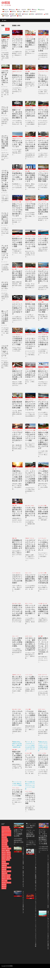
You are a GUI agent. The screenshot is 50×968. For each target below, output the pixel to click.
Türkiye (14, 36)
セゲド (39, 138)
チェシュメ (18, 138)
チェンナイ (44, 538)
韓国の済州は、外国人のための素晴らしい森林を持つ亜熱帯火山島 (17, 756)
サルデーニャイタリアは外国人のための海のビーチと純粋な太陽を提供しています (43, 277)
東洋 (9, 871)
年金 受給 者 (5, 863)
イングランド (15, 107)
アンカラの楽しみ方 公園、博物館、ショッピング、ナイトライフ (4, 252)
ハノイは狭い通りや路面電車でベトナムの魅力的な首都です (30, 681)
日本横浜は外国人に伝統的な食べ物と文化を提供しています (30, 177)
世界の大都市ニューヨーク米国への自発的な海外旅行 (43, 510)
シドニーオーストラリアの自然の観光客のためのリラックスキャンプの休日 (30, 343)
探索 (4, 867)
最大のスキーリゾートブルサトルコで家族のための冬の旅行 (43, 375)
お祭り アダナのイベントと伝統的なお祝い (5, 44)
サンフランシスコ (28, 430)
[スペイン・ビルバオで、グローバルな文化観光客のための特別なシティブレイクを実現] (44, 825)
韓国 (29, 71)
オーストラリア (41, 71)
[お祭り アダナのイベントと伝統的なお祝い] (19, 825)
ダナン (26, 603)
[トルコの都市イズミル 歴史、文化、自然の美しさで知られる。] (18, 847)
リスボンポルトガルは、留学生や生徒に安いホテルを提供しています (30, 512)
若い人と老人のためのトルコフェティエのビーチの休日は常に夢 (17, 681)
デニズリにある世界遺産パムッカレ (4, 285)
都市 (4, 886)
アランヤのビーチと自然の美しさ (4, 110)
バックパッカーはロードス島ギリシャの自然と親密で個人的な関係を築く (43, 209)
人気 (4, 848)
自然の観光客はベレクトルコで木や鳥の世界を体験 (17, 405)
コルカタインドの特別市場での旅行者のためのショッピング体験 (17, 340)
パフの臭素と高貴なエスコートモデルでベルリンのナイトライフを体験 (30, 798)
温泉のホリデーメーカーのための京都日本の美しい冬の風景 (17, 375)
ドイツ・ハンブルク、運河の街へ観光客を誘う (30, 834)
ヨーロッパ (5, 846)
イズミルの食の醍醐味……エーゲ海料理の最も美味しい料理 (30, 43)
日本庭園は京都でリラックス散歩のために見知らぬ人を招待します (17, 544)
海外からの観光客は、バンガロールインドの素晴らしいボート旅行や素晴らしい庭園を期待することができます (43, 440)
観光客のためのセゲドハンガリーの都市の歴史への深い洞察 (17, 242)
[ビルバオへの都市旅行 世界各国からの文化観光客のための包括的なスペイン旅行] (43, 855)
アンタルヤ (18, 36)
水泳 (8, 875)
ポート (4, 844)
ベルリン (17, 302)
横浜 (29, 171)
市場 (3, 861)
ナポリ (31, 201)
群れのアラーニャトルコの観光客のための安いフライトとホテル (30, 406)
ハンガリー (44, 138)
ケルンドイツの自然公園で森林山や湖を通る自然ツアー (30, 579)
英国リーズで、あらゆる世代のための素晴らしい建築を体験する (17, 114)
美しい (4, 880)
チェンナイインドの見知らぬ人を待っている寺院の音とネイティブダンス (43, 545)
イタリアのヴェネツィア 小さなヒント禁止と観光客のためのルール (17, 437)
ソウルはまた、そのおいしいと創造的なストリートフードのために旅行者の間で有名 (30, 717)
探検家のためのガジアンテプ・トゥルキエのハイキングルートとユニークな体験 (17, 80)
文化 (4, 869)
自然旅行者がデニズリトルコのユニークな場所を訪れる (30, 114)
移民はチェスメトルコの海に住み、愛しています (17, 143)
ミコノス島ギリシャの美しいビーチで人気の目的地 (43, 241)
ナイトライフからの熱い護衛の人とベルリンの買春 (17, 793)
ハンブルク (44, 753)
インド (26, 302)
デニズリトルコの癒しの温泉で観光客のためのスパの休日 (43, 406)
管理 (3, 878)
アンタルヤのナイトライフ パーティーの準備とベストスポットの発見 (17, 44)
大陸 (3, 854)
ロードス (44, 201)
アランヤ (31, 399)
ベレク (17, 399)
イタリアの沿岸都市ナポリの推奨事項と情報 (30, 207)
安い (8, 856)
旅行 (4, 871)
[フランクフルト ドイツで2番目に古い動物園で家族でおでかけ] (30, 850)
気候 (3, 875)
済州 (13, 749)
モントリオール (32, 269)
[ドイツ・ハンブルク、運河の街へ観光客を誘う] (31, 825)
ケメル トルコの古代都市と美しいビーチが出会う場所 (5, 218)
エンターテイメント (6, 834)
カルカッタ (18, 334)
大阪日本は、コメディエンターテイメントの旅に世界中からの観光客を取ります (17, 476)
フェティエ (31, 538)
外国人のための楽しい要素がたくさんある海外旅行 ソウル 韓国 (43, 308)
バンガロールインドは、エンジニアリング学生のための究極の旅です (43, 341)
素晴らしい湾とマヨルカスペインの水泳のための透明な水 (48, 930)
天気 (8, 854)
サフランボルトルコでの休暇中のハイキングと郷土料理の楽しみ (43, 114)
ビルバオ (44, 36)
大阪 (13, 469)
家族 (9, 858)
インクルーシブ (6, 828)
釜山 (13, 269)
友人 (3, 852)
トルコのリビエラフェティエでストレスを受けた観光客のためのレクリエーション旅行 (30, 546)
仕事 (9, 848)
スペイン (40, 36)
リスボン (32, 505)
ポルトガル (27, 505)
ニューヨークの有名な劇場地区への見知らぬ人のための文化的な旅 (43, 579)
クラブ (4, 837)
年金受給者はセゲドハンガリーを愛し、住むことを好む (17, 177)
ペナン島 (40, 603)
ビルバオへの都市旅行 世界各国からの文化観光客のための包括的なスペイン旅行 (48, 881)
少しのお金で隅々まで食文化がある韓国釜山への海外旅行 (17, 275)
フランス (33, 236)
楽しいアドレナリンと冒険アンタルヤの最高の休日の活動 (4, 317)
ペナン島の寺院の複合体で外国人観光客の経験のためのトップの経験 (43, 610)
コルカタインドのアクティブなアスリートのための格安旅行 (17, 579)
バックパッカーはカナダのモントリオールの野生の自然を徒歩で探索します (30, 276)
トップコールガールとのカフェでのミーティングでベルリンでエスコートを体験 (35, 920)
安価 (3, 858)
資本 (4, 884)
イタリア (40, 171)
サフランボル (45, 107)
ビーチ (4, 842)
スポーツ (5, 840)
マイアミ (40, 469)
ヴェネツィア (19, 430)
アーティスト (5, 827)
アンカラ (31, 369)
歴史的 (4, 873)
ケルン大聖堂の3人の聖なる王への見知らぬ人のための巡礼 (17, 642)
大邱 (26, 71)
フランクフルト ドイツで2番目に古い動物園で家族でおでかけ (35, 870)
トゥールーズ (28, 236)
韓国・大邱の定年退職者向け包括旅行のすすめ (30, 76)
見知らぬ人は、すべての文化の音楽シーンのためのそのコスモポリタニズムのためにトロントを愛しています (43, 719)
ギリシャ (40, 201)
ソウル (39, 302)
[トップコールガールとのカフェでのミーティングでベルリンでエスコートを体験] (30, 894)
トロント (30, 636)
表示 (3, 882)
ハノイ (26, 674)
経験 (9, 878)
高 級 (4, 888)
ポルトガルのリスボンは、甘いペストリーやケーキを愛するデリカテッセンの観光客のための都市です (17, 718)
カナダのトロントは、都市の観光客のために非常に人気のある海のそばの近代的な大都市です (30, 644)
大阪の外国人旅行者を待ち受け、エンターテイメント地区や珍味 (17, 511)
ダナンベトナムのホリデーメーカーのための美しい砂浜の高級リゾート (30, 610)
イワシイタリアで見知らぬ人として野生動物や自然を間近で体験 (43, 177)
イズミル (31, 36)
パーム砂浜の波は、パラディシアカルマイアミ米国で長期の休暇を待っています (43, 476)
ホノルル (27, 753)
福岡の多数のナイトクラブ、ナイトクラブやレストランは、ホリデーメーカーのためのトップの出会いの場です (43, 646)
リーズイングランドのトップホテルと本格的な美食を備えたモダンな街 (30, 145)
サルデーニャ (45, 171)
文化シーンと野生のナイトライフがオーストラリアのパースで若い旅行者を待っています (17, 210)
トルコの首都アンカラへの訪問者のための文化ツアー (30, 374)
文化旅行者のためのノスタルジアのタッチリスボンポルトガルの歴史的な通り (17, 610)
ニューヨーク (41, 505)
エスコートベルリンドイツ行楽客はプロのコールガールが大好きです (17, 309)
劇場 (7, 850)
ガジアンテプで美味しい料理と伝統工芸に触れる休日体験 (4, 142)
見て (9, 882)
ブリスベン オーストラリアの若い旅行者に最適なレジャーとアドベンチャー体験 (43, 81)
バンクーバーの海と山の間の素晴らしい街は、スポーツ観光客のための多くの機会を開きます (43, 682)
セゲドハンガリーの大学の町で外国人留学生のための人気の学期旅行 (43, 145)
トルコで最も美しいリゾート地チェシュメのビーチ (4, 351)
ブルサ (43, 369)
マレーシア (45, 603)
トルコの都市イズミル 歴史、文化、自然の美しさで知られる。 (4, 77)
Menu (5, 20)
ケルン (26, 572)
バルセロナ (32, 469)
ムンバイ (30, 302)
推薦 (9, 867)
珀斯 (20, 201)
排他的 (4, 865)
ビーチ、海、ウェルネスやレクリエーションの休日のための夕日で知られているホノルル (30, 761)
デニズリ (31, 107)
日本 (26, 171)
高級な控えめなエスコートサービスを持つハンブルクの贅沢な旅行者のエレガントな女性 (43, 761)
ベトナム (30, 603)
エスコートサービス (6, 831)
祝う (3, 876)
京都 (13, 369)
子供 (3, 856)
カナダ (26, 269)
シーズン (4, 839)
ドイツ (13, 302)
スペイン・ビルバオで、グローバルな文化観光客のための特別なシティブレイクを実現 (43, 45)
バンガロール (44, 334)
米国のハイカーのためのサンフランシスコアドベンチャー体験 (30, 436)
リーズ (19, 107)
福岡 (42, 636)
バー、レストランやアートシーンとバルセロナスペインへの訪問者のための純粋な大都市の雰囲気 (30, 478)
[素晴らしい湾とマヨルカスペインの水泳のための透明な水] (43, 911)
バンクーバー (44, 674)
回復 (8, 852)
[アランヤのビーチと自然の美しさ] (18, 892)
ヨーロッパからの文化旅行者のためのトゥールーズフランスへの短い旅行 (30, 243)
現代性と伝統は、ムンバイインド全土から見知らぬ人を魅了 (30, 308)
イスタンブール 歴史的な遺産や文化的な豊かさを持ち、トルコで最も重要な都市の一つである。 (4, 180)
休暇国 (5, 3)
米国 (34, 430)
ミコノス (44, 236)
